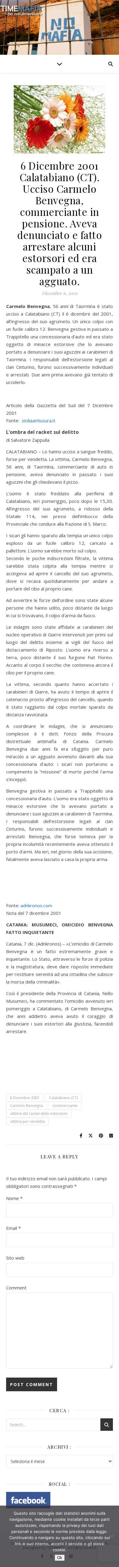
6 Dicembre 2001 (25, 1097)
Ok (59, 1557)
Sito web (15, 1258)
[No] (111, 1536)
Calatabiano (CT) (63, 1097)
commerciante (65, 1105)
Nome (14, 1198)
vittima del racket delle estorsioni (38, 1113)
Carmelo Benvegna (26, 1105)
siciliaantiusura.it (38, 420)
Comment (16, 1288)
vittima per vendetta (27, 1121)
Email (13, 1228)
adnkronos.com (36, 905)
